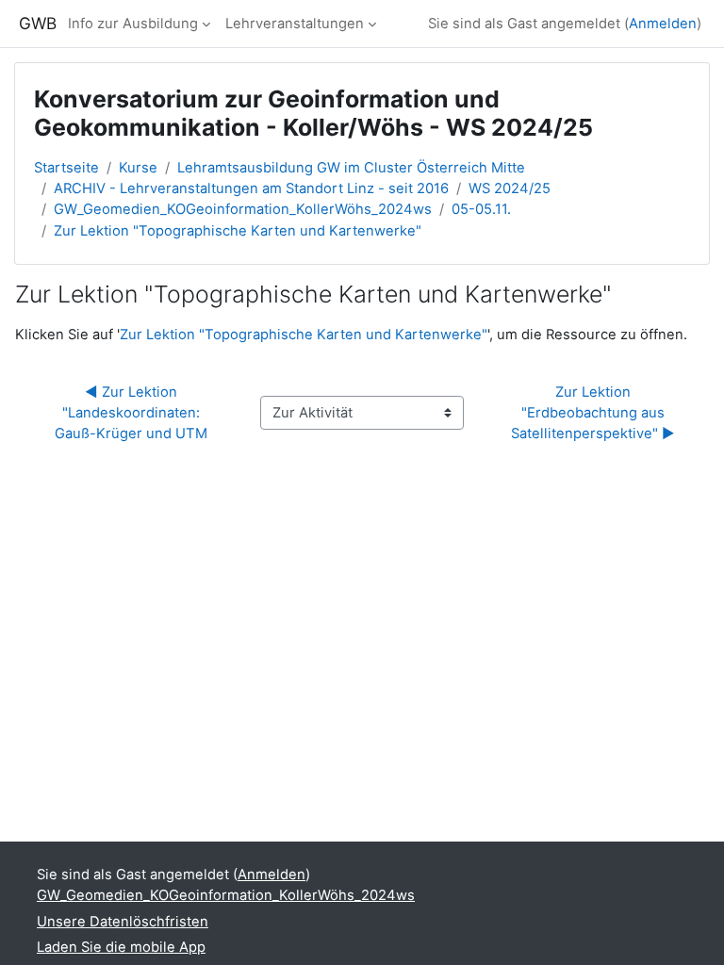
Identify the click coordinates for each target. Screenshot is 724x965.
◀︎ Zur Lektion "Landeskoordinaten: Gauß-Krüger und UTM (131, 413)
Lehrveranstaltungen (294, 23)
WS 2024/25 (510, 188)
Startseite (66, 167)
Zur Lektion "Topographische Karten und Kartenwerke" (237, 230)
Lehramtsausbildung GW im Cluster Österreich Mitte (351, 167)
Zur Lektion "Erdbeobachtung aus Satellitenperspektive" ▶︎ (593, 413)
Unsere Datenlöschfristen (122, 921)
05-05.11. (481, 209)
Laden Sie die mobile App (121, 947)
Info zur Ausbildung (133, 23)
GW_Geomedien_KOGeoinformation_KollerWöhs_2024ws (243, 209)
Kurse (138, 167)
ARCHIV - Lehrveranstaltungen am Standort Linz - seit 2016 (251, 188)
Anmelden (663, 23)
